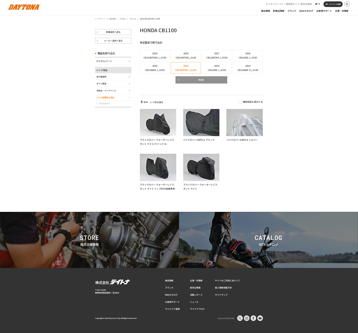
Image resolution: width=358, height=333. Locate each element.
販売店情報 (306, 4)
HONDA (123, 18)
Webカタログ (171, 294)
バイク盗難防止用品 (105, 97)
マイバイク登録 (172, 308)
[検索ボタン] (347, 4)
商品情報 (112, 18)
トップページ (100, 19)
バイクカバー (104, 103)
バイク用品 (101, 70)
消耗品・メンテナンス (106, 90)
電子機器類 (101, 76)
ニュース (194, 301)
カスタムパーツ (104, 61)
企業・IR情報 (196, 280)
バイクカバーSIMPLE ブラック (199, 139)
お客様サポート (172, 301)
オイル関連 (101, 83)
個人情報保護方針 (223, 287)
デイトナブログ (197, 308)
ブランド (169, 287)
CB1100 (133, 18)
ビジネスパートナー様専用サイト (282, 4)
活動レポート (196, 294)
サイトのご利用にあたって (227, 280)
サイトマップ (221, 294)
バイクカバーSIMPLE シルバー (242, 139)
